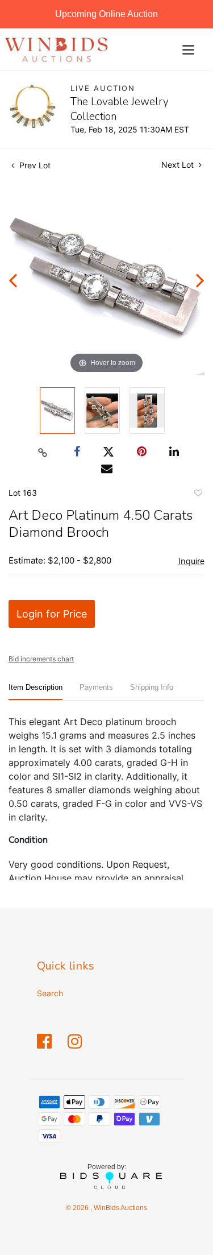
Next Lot (178, 164)
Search (50, 993)
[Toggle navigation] (188, 50)
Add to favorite (197, 494)
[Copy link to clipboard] (42, 452)
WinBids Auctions (119, 1208)
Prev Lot (34, 165)
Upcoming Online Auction (106, 14)
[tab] (35, 692)
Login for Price (51, 614)
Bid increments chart (41, 659)
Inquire (191, 561)
